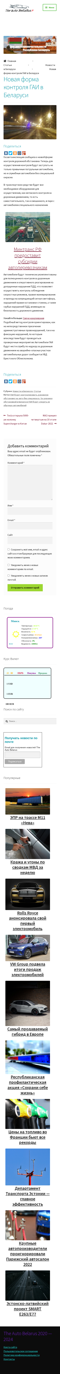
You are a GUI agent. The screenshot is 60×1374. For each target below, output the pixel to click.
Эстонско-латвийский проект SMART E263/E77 (28, 1309)
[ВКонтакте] (6, 153)
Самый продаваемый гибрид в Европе (27, 1031)
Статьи (8, 65)
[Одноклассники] (15, 153)
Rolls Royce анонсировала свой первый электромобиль (27, 920)
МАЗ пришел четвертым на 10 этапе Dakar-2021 (43, 419)
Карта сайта (10, 1347)
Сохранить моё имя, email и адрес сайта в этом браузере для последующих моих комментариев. (30, 553)
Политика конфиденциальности (22, 1355)
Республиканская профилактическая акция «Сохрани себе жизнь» (28, 1085)
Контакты (9, 1359)
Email (11, 520)
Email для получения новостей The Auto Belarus (22, 748)
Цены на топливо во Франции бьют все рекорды (27, 1137)
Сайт (10, 534)
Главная (12, 61)
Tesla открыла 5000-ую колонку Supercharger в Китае (16, 419)
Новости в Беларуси (23, 391)
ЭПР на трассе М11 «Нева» (27, 820)
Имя (10, 505)
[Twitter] (10, 153)
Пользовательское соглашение (21, 1351)
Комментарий (16, 462)
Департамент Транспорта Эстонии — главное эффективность (28, 1196)
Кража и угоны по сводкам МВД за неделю (27, 867)
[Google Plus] (24, 153)
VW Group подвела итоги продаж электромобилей (27, 969)
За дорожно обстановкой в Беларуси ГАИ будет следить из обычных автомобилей (28, 402)
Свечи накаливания (33, 318)
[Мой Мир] (19, 153)
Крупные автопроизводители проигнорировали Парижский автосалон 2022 (27, 1253)
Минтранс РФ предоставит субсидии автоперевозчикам (27, 258)
